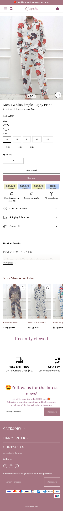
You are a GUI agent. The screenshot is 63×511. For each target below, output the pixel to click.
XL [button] (37, 139)
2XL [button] (48, 139)
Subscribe (52, 412)
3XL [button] (8, 147)
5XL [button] (32, 147)
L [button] (26, 139)
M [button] (17, 139)
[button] (5, 8)
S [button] (7, 139)
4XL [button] (20, 147)
